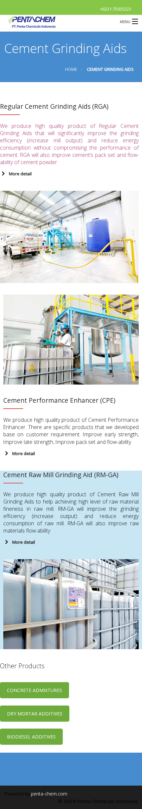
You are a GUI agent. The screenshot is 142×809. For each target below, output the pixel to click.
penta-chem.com (49, 794)
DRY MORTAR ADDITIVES (34, 713)
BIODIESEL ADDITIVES (31, 737)
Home (71, 69)
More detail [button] (20, 174)
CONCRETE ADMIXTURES (34, 690)
